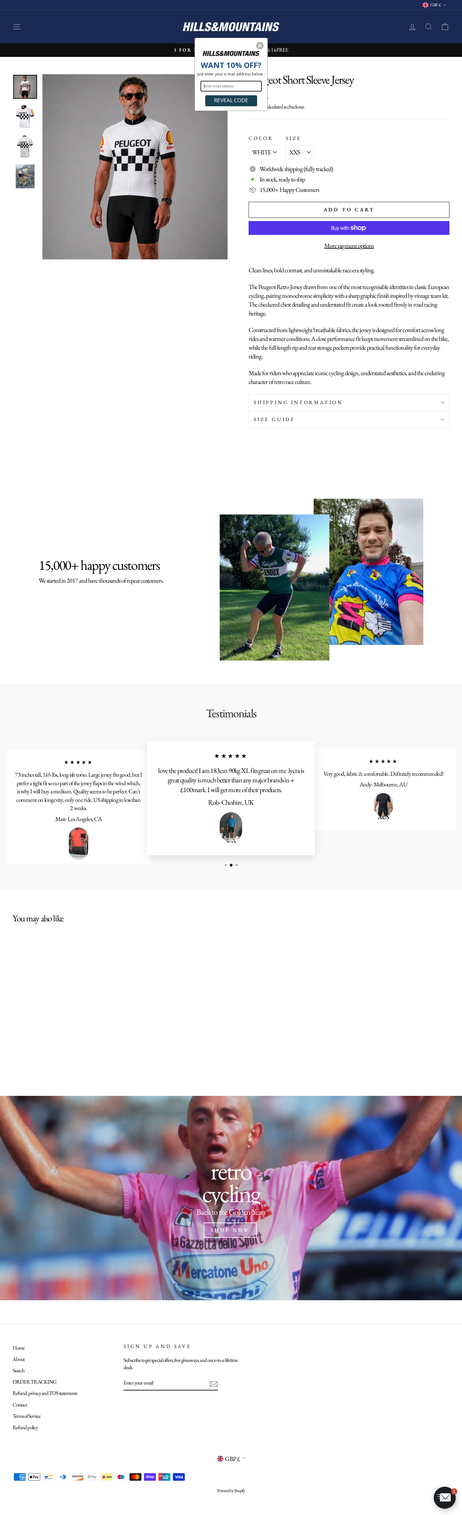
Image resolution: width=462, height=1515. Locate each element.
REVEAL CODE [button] (231, 100)
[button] (260, 45)
